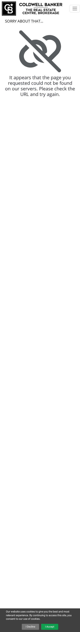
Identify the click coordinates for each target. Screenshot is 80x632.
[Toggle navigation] (75, 8)
